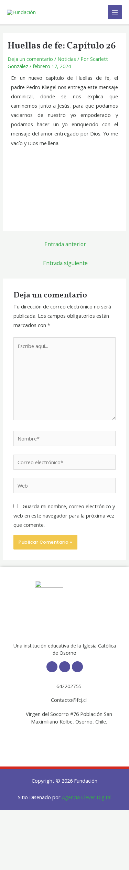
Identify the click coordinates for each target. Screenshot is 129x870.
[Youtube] (77, 666)
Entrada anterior (65, 244)
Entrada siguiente (65, 263)
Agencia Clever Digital (86, 797)
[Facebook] (51, 666)
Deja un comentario (30, 58)
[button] (64, 739)
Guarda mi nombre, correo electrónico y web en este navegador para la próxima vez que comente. (64, 515)
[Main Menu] (115, 12)
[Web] (64, 486)
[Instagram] (64, 666)
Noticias (66, 58)
